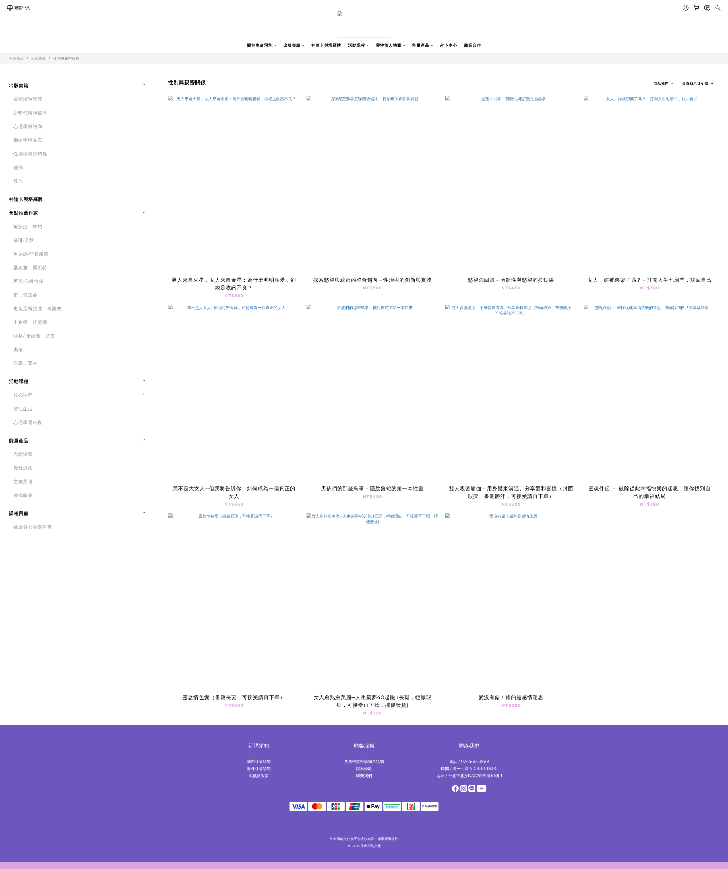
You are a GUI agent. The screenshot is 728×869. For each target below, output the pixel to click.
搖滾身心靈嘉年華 (32, 527)
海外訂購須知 (259, 768)
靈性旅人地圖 (389, 45)
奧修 (18, 349)
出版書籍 (292, 45)
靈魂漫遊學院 (27, 99)
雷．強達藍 (25, 295)
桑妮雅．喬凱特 (30, 267)
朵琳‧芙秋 (23, 240)
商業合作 (472, 45)
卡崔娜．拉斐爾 (30, 322)
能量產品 (420, 45)
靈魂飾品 (23, 495)
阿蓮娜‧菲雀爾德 (31, 254)
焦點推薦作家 (23, 213)
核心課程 (23, 395)
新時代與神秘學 (30, 113)
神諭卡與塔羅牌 (326, 45)
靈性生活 (23, 408)
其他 (18, 181)
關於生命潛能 (260, 45)
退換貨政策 (259, 775)
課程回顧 (18, 513)
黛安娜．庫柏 (27, 226)
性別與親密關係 (66, 58)
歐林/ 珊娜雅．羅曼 (34, 336)
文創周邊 (23, 481)
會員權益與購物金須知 (364, 761)
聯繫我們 (364, 775)
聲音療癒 (23, 468)
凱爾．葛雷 (25, 363)
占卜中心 (448, 45)
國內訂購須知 (259, 761)
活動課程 (356, 45)
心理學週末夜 (27, 422)
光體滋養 (23, 454)
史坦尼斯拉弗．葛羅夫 (37, 308)
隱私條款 (364, 768)
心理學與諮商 (27, 126)
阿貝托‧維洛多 (28, 281)
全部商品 (16, 58)
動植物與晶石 (27, 140)
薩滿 (18, 167)
